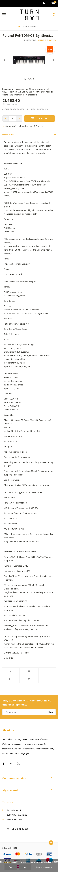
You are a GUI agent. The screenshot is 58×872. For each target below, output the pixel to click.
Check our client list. (30, 26)
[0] (53, 3)
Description (8, 134)
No (25, 867)
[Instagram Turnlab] (10, 763)
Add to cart (42, 118)
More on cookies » (44, 867)
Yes (10, 867)
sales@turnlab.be (14, 819)
